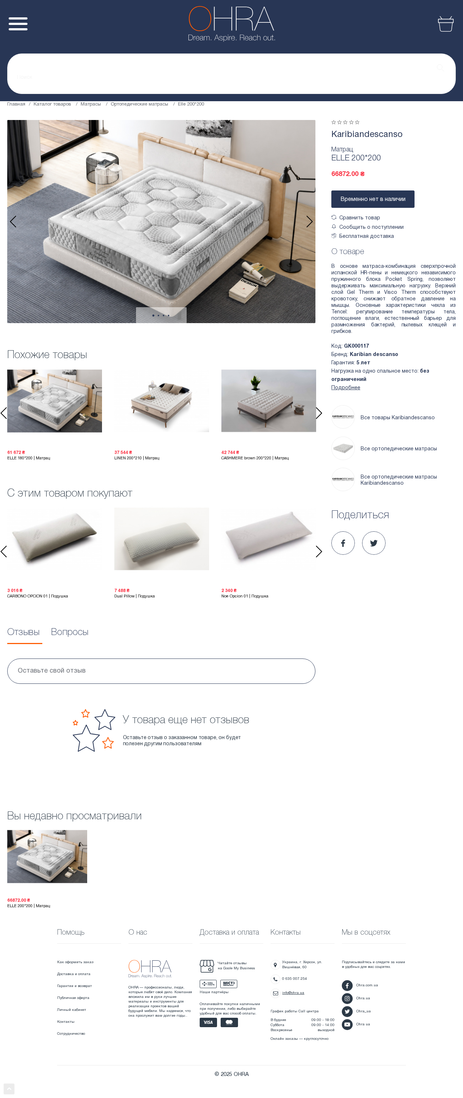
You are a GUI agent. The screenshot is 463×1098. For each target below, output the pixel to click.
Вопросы (69, 632)
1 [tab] (153, 316)
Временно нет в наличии (372, 199)
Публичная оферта (73, 998)
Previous (13, 221)
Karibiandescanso (367, 135)
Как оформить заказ (75, 962)
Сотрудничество (71, 1033)
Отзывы (23, 632)
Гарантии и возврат (74, 986)
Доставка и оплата (73, 974)
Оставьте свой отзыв (52, 671)
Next (309, 221)
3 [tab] (163, 315)
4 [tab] (168, 315)
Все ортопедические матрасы (399, 449)
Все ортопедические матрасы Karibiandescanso (399, 480)
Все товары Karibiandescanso (398, 418)
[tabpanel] (161, 221)
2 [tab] (158, 315)
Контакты (66, 1022)
